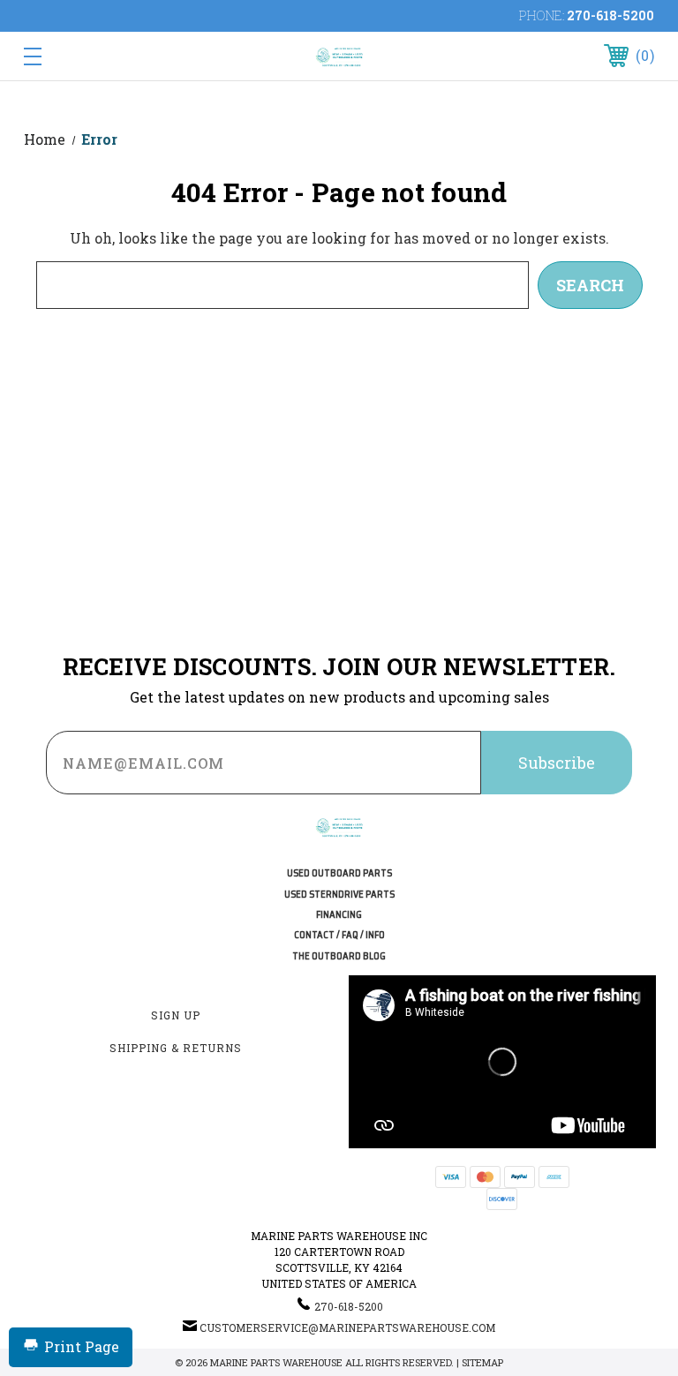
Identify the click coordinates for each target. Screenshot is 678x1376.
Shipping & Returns (175, 1048)
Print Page (81, 1346)
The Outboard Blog (339, 956)
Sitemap (482, 1362)
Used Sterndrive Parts (339, 894)
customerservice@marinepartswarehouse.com (347, 1327)
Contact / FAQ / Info (339, 935)
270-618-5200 (610, 15)
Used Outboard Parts (339, 873)
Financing (339, 914)
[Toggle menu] (87, 56)
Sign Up (175, 1015)
